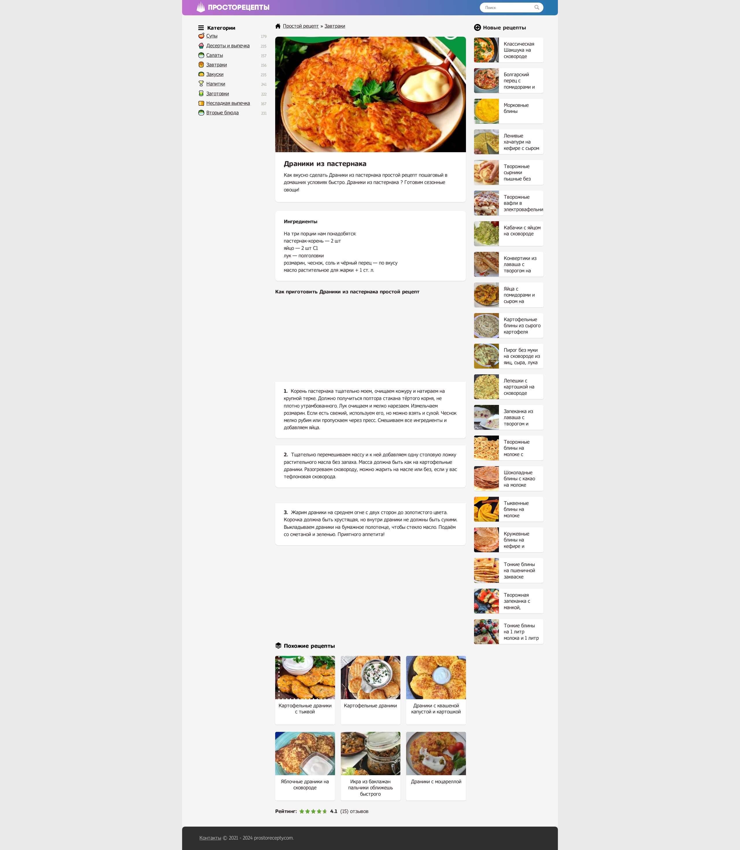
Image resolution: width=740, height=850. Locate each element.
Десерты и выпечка (228, 46)
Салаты (214, 55)
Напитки (215, 84)
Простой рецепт (301, 26)
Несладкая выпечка (228, 103)
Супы (211, 36)
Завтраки (216, 65)
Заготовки (217, 93)
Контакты (210, 838)
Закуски (214, 74)
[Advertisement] (370, 343)
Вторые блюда (222, 113)
